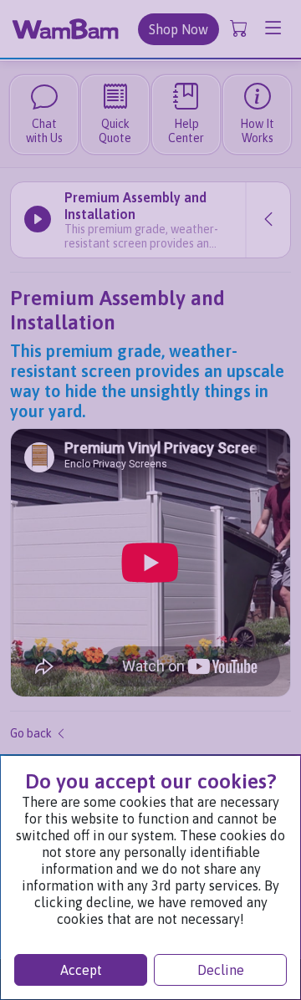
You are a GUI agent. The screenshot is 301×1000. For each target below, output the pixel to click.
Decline (220, 969)
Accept (81, 969)
